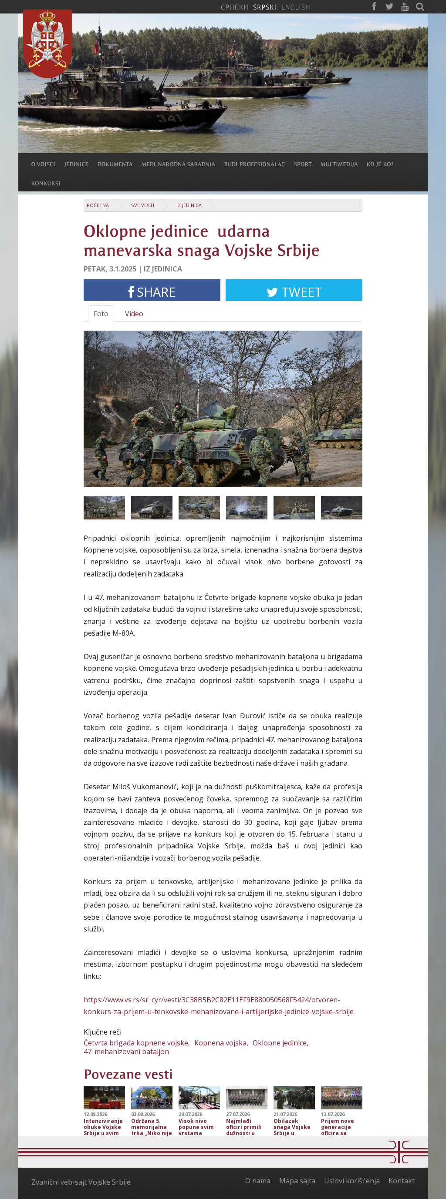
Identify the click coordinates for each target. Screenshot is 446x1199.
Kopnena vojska (220, 1043)
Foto (101, 313)
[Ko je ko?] (385, 163)
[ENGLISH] (295, 6)
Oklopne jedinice (280, 1043)
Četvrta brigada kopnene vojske (136, 1043)
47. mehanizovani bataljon (126, 1051)
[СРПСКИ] (234, 6)
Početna (98, 205)
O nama (257, 1181)
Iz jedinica (189, 205)
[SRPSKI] (265, 6)
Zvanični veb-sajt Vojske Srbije (81, 1182)
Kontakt (402, 1181)
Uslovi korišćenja (352, 1181)
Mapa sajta (297, 1181)
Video (134, 313)
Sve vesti (142, 205)
